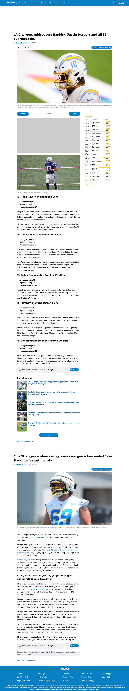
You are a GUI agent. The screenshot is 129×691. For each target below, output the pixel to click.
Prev (23, 114)
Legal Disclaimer (23, 681)
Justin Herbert (28, 441)
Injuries (59, 3)
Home (19, 441)
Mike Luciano (21, 464)
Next (74, 114)
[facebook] (113, 2)
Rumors (28, 3)
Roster (52, 3)
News (21, 3)
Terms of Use (86, 677)
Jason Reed (20, 43)
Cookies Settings (87, 681)
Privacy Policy (68, 677)
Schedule (35, 3)
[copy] (28, 47)
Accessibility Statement (46, 681)
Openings (41, 674)
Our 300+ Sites (86, 674)
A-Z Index (66, 681)
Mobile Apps (106, 674)
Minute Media (15, 685)
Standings (44, 3)
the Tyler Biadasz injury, (38, 537)
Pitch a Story (42, 677)
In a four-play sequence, (26, 560)
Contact (66, 674)
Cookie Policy (107, 677)
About (19, 674)
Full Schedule (90, 185)
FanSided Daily (23, 677)
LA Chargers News (29, 660)
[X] (117, 2)
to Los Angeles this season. (41, 589)
